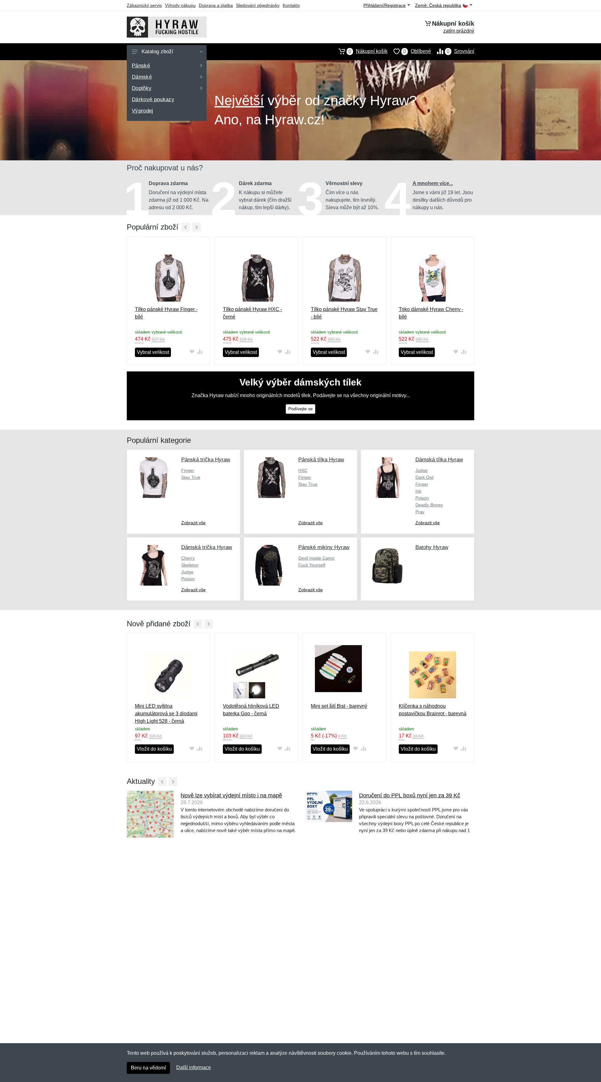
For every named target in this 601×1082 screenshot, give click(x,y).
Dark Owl (424, 477)
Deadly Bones (429, 504)
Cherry (188, 558)
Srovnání (460, 51)
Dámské (142, 77)
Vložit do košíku (154, 749)
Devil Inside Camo (316, 558)
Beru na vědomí (148, 1067)
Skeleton (189, 564)
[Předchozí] (186, 227)
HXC (302, 470)
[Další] (196, 227)
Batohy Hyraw (431, 547)
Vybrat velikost (153, 352)
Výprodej (142, 111)
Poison (422, 497)
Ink (418, 491)
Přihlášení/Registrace (384, 5)
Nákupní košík (368, 51)
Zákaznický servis (144, 5)
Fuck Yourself (311, 564)
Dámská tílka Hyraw (439, 460)
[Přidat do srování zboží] (199, 352)
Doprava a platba (216, 5)
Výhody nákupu (180, 5)
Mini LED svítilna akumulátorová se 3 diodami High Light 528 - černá (166, 713)
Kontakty (291, 5)
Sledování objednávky (258, 5)
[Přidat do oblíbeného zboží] (192, 352)
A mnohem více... (433, 183)
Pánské (141, 66)
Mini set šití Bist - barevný (339, 706)
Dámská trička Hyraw (206, 547)
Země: (438, 5)
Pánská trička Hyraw (205, 460)
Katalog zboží (157, 51)
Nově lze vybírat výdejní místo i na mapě (231, 795)
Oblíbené (417, 51)
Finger (187, 470)
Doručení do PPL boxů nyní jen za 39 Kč (409, 795)
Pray (419, 511)
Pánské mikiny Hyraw (323, 547)
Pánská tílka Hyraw (321, 460)
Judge (421, 470)
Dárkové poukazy (153, 99)
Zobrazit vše (193, 522)
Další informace (193, 1067)
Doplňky (142, 88)
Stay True (190, 477)
